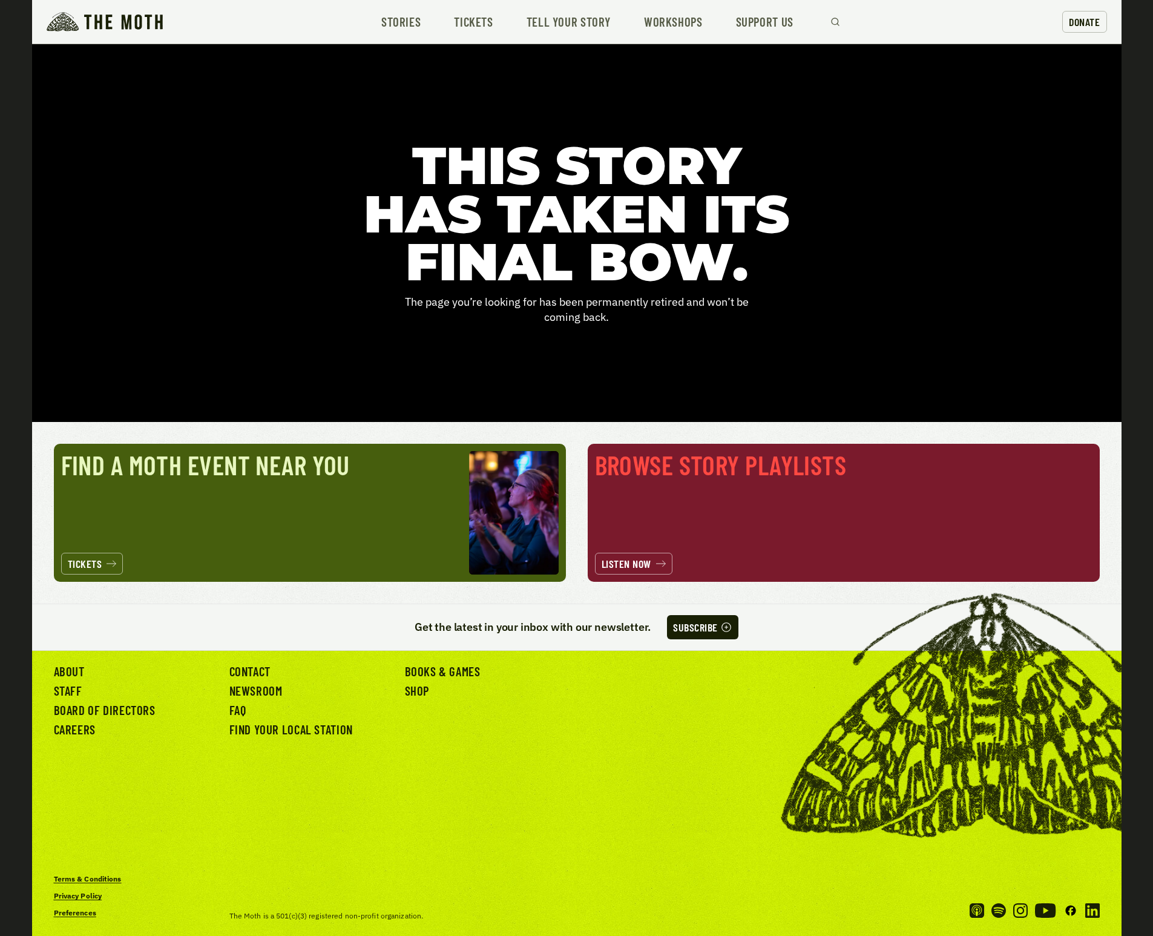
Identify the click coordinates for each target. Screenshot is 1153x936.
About (69, 671)
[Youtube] (1045, 910)
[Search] (835, 21)
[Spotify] (998, 910)
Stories (401, 22)
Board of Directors (105, 709)
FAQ (237, 709)
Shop (417, 690)
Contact (250, 671)
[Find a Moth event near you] (310, 513)
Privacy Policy (78, 895)
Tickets (473, 22)
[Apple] (977, 910)
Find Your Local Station (291, 729)
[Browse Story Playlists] (844, 513)
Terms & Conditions (88, 878)
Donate (1084, 21)
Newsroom (256, 690)
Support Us (764, 22)
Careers (75, 729)
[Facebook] (1070, 910)
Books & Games (443, 671)
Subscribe (695, 627)
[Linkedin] (1092, 910)
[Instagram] (1020, 910)
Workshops (673, 22)
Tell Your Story (569, 22)
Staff (68, 690)
